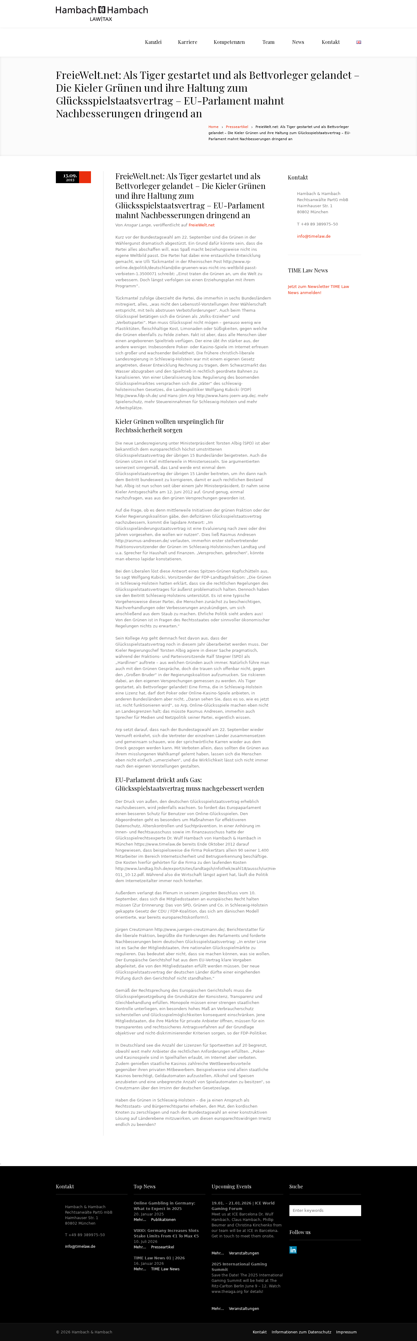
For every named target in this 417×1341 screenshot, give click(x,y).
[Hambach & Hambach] (102, 13)
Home (214, 127)
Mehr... (140, 1220)
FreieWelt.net (202, 225)
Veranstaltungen (244, 1253)
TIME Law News (165, 1269)
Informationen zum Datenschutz (301, 1332)
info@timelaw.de (314, 236)
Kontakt (260, 1332)
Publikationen (163, 1220)
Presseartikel (237, 127)
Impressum (346, 1332)
